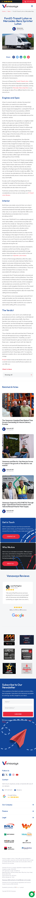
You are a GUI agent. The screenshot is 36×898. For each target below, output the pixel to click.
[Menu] (32, 6)
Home (4, 11)
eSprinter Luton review (19, 255)
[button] (0, 586)
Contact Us (11, 536)
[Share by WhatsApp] (24, 57)
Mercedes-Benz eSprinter (20, 88)
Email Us (19, 790)
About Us (10, 563)
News (9, 11)
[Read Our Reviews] (18, 615)
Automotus (10, 887)
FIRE (17, 887)
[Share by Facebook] (13, 57)
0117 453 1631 (8, 790)
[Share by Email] (28, 57)
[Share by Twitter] (17, 57)
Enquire (4, 359)
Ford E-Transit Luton (22, 81)
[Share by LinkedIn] (21, 57)
